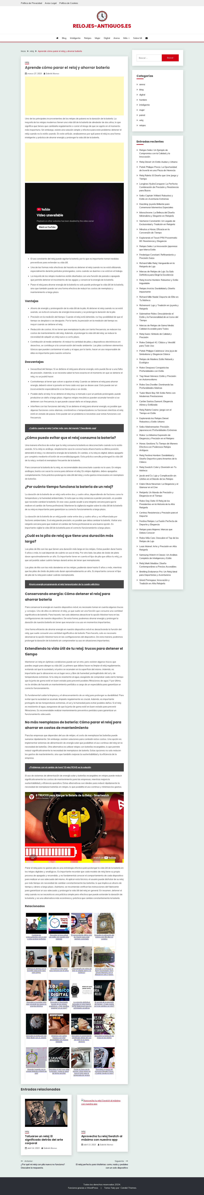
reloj (27, 62)
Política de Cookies (68, 3)
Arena (117, 38)
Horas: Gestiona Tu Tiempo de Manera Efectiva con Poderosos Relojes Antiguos (158, 447)
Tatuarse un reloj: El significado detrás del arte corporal (44, 1139)
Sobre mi (137, 38)
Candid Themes (128, 1187)
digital (142, 94)
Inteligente (75, 38)
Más (125, 38)
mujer (142, 110)
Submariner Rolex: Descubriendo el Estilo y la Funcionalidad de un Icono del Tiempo (158, 317)
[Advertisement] (74, 95)
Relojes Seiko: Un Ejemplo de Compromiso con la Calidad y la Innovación (154, 153)
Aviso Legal (50, 3)
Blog (64, 38)
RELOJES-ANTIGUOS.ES (102, 26)
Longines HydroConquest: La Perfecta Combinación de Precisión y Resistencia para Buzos (159, 187)
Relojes (87, 38)
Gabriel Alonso (52, 73)
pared (142, 115)
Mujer (97, 38)
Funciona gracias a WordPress (83, 1187)
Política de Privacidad (31, 3)
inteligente (144, 104)
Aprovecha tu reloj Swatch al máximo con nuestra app (101, 1138)
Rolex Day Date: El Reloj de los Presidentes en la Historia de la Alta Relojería (157, 504)
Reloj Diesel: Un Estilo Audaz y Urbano (158, 161)
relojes (142, 125)
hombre (143, 99)
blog (141, 89)
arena (142, 84)
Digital (107, 38)
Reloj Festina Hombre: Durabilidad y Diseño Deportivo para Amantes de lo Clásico (158, 458)
